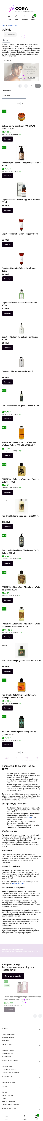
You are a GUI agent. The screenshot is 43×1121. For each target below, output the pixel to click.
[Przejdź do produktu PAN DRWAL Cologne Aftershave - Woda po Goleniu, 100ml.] (21, 469)
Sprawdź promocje (13, 976)
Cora (3, 25)
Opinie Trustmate (7, 1095)
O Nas (4, 1098)
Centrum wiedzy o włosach (10, 1104)
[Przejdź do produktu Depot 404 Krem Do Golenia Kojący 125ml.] (21, 224)
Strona (18, 103)
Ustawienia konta (7, 1053)
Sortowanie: (6, 91)
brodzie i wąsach (18, 883)
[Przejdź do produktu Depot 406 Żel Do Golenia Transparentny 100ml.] (21, 292)
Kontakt (4, 1092)
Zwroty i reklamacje (8, 1034)
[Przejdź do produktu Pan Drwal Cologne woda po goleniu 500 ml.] (21, 506)
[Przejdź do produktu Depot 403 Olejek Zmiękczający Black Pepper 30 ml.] (21, 189)
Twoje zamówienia (8, 1050)
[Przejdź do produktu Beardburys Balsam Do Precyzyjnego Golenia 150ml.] (21, 153)
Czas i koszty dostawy (9, 1069)
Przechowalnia (6, 1056)
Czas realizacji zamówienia (10, 1072)
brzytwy (29, 817)
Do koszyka (7, 139)
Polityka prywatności (8, 1082)
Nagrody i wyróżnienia (9, 1101)
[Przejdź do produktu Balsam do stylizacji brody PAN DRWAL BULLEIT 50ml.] (21, 116)
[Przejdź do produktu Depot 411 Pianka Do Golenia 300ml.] (21, 361)
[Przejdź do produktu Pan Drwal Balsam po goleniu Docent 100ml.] (21, 396)
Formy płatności (7, 1066)
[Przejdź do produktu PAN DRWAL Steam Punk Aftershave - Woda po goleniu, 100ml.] (21, 577)
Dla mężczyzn (12, 25)
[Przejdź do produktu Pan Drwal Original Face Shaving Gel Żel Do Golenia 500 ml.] (21, 540)
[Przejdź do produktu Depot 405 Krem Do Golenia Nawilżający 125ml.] (21, 258)
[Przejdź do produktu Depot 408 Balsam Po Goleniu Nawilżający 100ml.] (21, 327)
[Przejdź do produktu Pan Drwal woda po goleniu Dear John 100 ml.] (21, 650)
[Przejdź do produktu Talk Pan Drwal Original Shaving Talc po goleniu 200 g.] (21, 722)
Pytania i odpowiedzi (8, 1037)
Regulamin (5, 1040)
